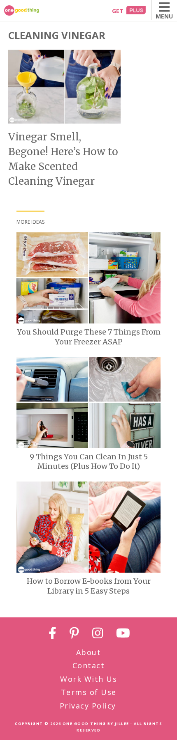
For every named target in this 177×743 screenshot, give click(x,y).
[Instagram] (97, 634)
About (88, 652)
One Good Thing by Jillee (96, 723)
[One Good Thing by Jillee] (31, 10)
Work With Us (88, 679)
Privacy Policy (88, 706)
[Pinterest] (74, 634)
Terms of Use (88, 692)
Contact (88, 665)
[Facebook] (52, 634)
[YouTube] (123, 634)
